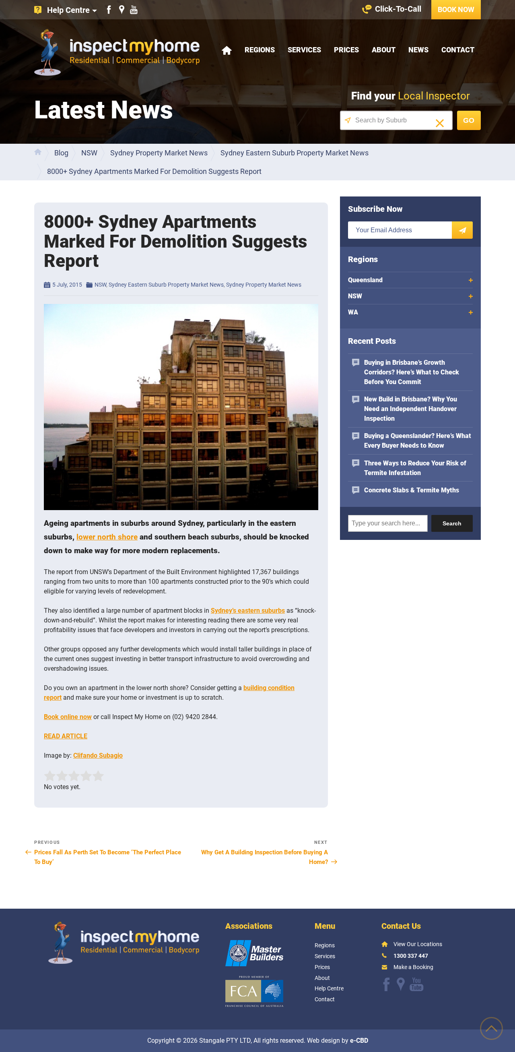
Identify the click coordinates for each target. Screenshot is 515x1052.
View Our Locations (417, 944)
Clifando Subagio (98, 755)
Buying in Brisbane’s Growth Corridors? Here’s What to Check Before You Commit (411, 372)
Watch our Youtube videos (134, 9)
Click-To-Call (398, 9)
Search (452, 523)
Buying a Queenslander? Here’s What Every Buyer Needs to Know (417, 440)
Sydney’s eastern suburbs (248, 610)
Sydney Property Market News (263, 284)
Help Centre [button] (68, 10)
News (418, 49)
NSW (100, 284)
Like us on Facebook (109, 9)
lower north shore (107, 537)
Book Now (456, 9)
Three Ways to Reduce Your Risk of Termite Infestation (415, 468)
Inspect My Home (117, 52)
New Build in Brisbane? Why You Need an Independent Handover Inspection (410, 408)
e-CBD (359, 1040)
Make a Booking (413, 967)
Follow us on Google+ (401, 984)
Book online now (68, 717)
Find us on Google (121, 9)
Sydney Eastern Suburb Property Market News (166, 284)
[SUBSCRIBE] (462, 230)
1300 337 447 (410, 956)
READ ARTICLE (65, 736)
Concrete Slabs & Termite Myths (411, 490)
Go (468, 120)
